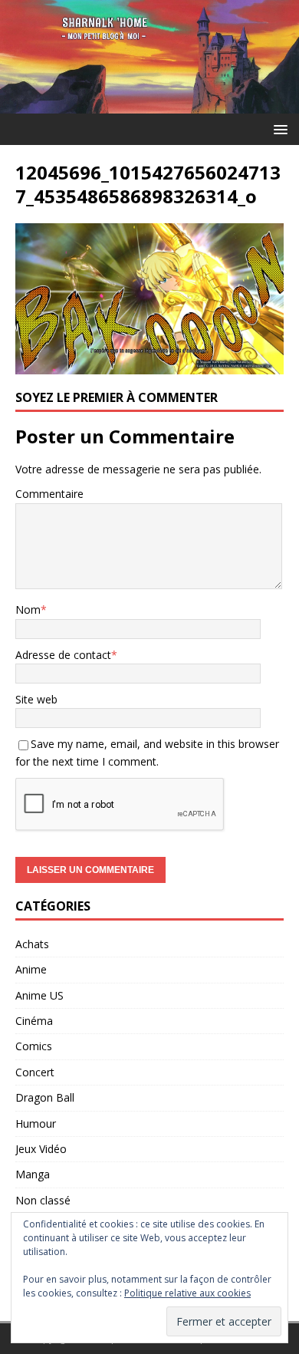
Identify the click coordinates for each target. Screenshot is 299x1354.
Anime (31, 969)
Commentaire (49, 493)
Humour (35, 1123)
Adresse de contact (63, 654)
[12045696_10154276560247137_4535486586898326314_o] (149, 365)
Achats (32, 944)
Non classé (43, 1200)
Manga (32, 1174)
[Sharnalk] (149, 104)
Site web (36, 699)
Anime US (39, 995)
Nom (28, 609)
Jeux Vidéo (41, 1149)
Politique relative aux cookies (187, 1293)
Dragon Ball (44, 1097)
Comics (33, 1046)
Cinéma (34, 1020)
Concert (34, 1072)
